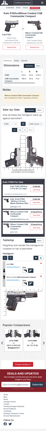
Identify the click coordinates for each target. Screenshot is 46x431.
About (6, 399)
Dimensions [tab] (8, 61)
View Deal (36, 190)
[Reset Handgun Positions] (10, 258)
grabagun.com (15, 207)
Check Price (11, 47)
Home (6, 395)
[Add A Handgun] (5, 258)
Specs (18, 8)
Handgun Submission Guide (14, 413)
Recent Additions (10, 409)
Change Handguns (22, 364)
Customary (29, 66)
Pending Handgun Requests (14, 406)
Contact (6, 404)
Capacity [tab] (24, 61)
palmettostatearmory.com (19, 219)
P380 (7, 75)
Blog (5, 397)
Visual (25, 8)
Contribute (7, 411)
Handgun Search (10, 402)
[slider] (20, 267)
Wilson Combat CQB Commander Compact (19, 214)
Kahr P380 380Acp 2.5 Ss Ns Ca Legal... (19, 187)
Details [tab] (16, 61)
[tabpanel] (23, 74)
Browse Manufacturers (12, 416)
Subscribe (37, 384)
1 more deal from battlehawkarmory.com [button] (15, 194)
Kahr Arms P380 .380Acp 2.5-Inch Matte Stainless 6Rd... (19, 201)
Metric (38, 66)
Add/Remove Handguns (23, 3)
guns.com (13, 232)
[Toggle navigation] (42, 2)
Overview (10, 8)
